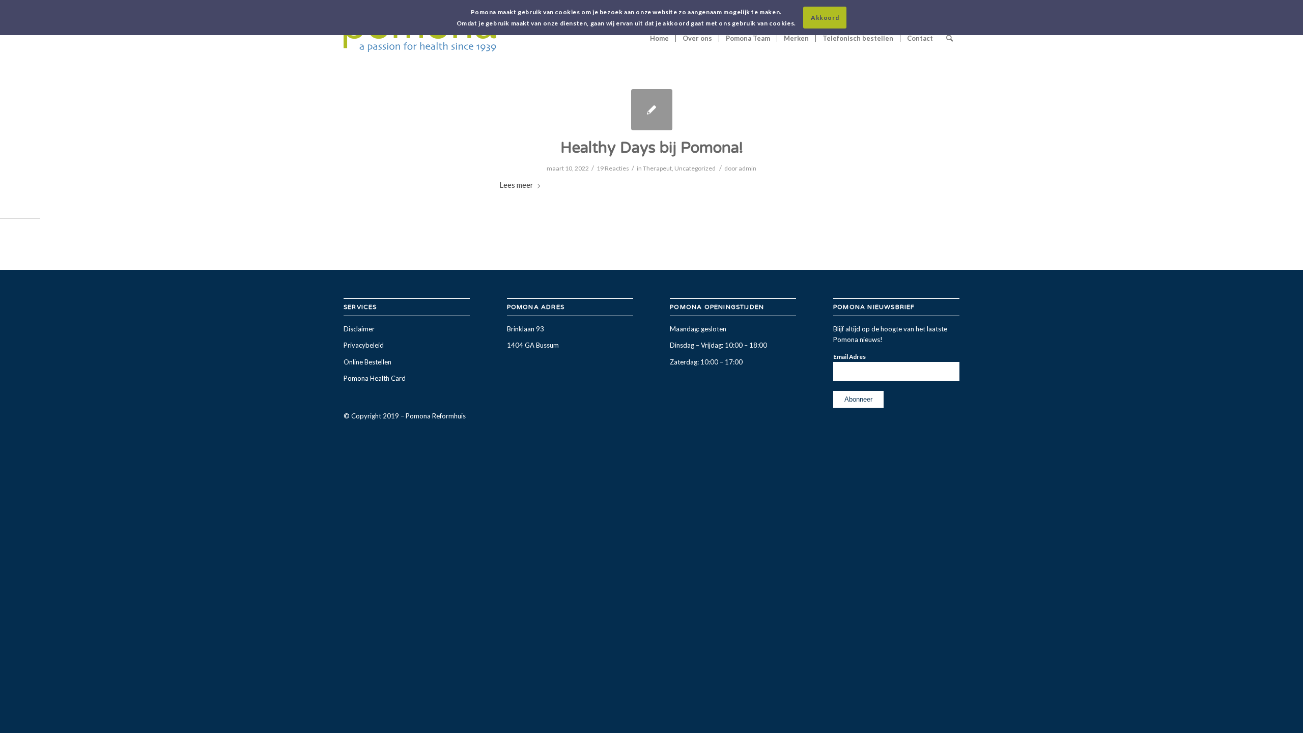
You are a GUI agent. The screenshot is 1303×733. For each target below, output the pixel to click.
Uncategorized (695, 168)
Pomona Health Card (375, 378)
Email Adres (849, 356)
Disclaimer (359, 329)
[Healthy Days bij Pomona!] (651, 109)
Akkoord (825, 17)
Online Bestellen (367, 362)
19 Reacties (613, 168)
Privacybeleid (364, 345)
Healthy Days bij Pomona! (651, 147)
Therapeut (657, 168)
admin (747, 168)
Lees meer (516, 184)
